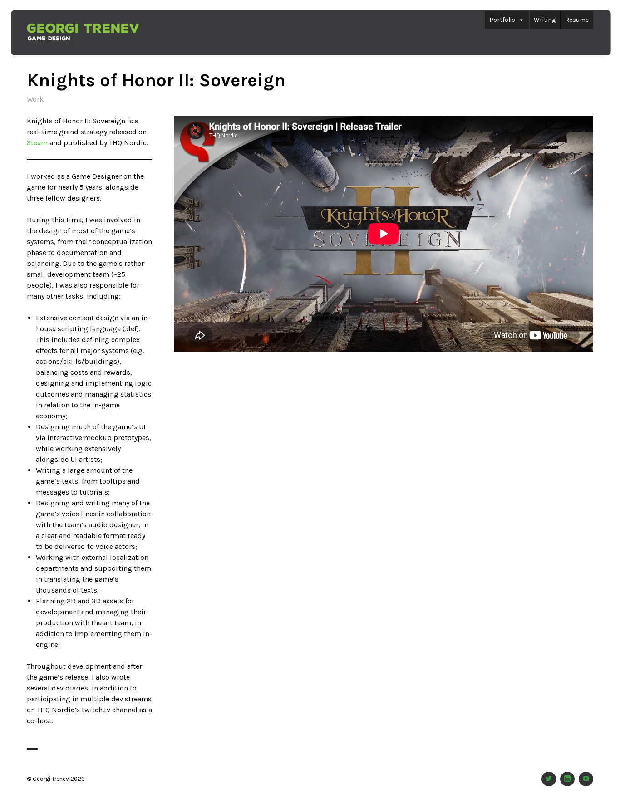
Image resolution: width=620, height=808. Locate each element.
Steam (37, 142)
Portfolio (502, 20)
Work (35, 99)
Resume (577, 20)
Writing (545, 20)
